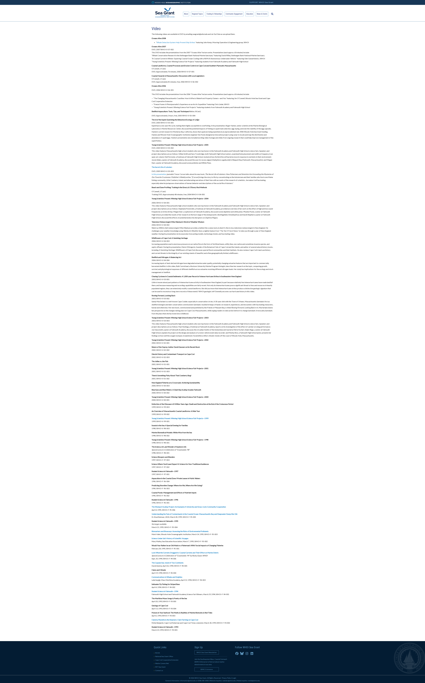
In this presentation (159, 174)
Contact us (159, 670)
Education (249, 14)
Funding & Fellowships (214, 14)
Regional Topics (197, 14)
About (186, 14)
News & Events (262, 14)
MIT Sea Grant (160, 667)
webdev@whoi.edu (229, 681)
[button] (206, 652)
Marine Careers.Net (162, 663)
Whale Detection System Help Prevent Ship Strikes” (176, 42)
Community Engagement (234, 14)
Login (234, 678)
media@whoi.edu (254, 681)
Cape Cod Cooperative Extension (166, 660)
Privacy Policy (226, 678)
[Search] (271, 13)
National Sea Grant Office (164, 656)
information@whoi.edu (188, 681)
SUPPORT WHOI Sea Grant (261, 2)
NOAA (157, 653)
